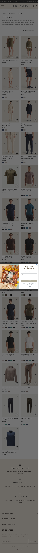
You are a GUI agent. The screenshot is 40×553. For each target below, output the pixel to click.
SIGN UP (29, 280)
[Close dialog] (37, 265)
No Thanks (29, 286)
